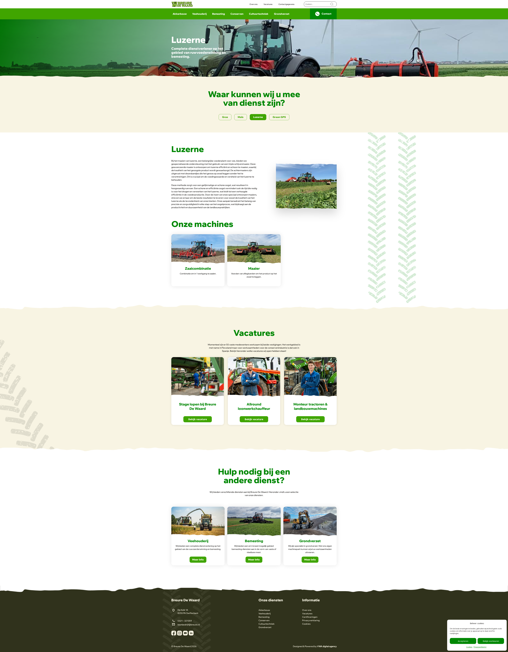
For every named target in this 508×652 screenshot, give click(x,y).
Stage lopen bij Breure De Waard (197, 406)
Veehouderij (199, 14)
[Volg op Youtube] (185, 633)
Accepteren (463, 641)
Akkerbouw (180, 14)
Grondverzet (281, 14)
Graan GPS (279, 117)
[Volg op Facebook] (173, 633)
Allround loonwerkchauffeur (254, 406)
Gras (225, 117)
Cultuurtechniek (258, 14)
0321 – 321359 (185, 620)
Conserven (236, 14)
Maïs (240, 117)
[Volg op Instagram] (179, 633)
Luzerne (258, 117)
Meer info (198, 559)
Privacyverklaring (480, 647)
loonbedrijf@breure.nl (189, 624)
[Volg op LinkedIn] (191, 633)
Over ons (253, 4)
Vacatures (268, 4)
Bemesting (218, 14)
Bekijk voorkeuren (491, 641)
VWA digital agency (327, 646)
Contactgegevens (286, 4)
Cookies (469, 647)
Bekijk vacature (197, 419)
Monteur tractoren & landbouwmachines (310, 406)
